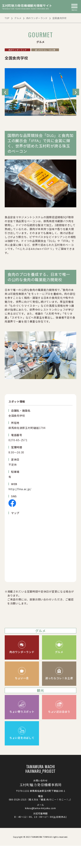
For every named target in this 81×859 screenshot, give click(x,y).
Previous (5, 92)
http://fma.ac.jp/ (19, 489)
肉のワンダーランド (37, 18)
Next (76, 92)
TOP (7, 18)
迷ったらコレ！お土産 (45, 49)
